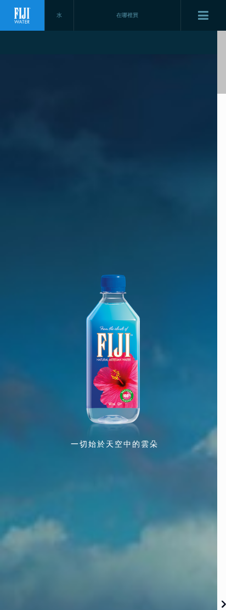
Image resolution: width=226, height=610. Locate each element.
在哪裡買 (127, 15)
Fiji (22, 15)
